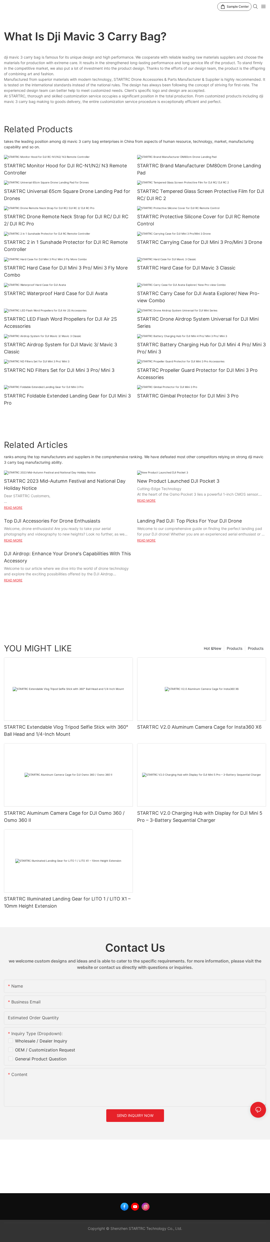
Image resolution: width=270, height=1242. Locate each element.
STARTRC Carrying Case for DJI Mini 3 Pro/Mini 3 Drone (199, 242)
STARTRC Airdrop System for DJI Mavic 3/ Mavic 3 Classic (60, 348)
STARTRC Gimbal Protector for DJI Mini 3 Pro (188, 396)
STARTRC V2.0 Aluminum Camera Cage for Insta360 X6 (199, 727)
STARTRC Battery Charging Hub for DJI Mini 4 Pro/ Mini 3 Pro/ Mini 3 (201, 348)
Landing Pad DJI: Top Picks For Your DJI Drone (189, 521)
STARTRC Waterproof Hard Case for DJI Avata (56, 293)
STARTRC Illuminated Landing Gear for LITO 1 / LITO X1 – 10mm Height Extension (67, 902)
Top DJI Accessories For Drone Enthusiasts (52, 521)
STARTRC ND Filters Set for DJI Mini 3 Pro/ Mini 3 (59, 370)
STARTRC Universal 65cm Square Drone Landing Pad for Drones (67, 194)
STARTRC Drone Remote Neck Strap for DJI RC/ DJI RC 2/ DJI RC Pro (66, 220)
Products (255, 648)
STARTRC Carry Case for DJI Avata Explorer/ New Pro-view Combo (198, 297)
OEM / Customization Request (45, 1050)
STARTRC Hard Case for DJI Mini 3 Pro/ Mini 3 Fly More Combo (66, 271)
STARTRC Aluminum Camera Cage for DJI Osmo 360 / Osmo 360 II (64, 816)
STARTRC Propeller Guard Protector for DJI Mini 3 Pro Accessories (197, 373)
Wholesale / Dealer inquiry (41, 1041)
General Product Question (40, 1058)
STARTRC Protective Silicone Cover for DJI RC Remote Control (198, 220)
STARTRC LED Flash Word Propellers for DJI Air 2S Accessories (60, 322)
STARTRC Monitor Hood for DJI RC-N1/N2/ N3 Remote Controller (65, 169)
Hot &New (212, 648)
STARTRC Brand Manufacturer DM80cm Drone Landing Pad (199, 169)
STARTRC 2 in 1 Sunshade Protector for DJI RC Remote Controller (66, 245)
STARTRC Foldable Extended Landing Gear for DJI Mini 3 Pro (67, 399)
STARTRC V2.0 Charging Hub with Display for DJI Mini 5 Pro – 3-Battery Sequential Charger (199, 816)
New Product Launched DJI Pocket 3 (178, 481)
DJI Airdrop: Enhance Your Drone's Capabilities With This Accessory (67, 557)
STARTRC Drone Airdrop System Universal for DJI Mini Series (198, 322)
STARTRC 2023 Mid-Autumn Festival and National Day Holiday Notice (65, 484)
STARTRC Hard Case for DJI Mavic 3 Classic (186, 268)
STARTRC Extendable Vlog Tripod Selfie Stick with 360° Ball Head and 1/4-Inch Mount (66, 730)
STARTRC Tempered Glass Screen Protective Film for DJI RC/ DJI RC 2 (200, 194)
